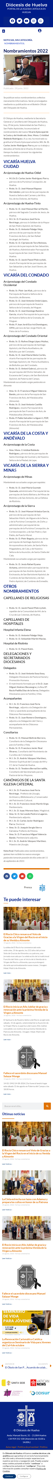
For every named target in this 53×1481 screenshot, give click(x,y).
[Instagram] (33, 21)
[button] (3, 31)
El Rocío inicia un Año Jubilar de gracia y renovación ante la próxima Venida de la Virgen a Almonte (26, 1009)
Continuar (9, 1476)
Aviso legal (11, 1447)
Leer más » (7, 973)
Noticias (9, 40)
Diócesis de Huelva (26, 4)
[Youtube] (26, 21)
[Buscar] (47, 1106)
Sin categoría (23, 40)
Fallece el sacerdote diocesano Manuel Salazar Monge (25, 1075)
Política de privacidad (28, 1447)
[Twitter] (19, 21)
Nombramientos (14, 43)
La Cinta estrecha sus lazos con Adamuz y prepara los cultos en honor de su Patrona (25, 1201)
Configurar (24, 1476)
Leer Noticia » (7, 1164)
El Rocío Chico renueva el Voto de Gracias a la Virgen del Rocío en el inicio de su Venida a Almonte (25, 937)
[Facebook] (12, 21)
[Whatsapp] (41, 21)
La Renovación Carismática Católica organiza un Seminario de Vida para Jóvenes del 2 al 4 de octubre (26, 1342)
